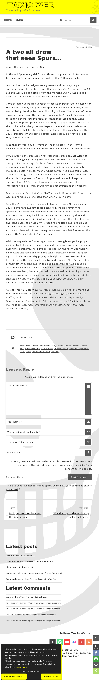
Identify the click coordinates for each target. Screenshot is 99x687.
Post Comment (79, 477)
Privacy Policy (72, 653)
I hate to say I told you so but (19, 567)
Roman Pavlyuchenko (79, 349)
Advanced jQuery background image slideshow (40, 603)
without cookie (51, 676)
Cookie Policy (86, 653)
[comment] (88, 399)
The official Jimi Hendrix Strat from (31, 597)
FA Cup (68, 346)
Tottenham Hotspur (41, 352)
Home (8, 20)
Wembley (55, 352)
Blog (19, 20)
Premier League (61, 349)
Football (23, 337)
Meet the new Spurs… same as (20, 555)
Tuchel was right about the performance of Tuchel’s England (34, 573)
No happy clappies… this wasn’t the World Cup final (30, 561)
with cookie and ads (14, 676)
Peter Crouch (47, 349)
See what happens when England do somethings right (31, 579)
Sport (30, 337)
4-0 (67, 89)
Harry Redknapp (32, 349)
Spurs (28, 352)
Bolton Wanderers (47, 346)
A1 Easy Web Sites (69, 656)
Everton (60, 346)
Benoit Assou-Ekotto (29, 346)
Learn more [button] (21, 667)
